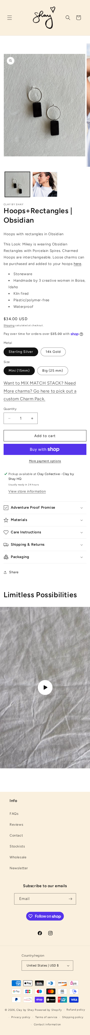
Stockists (17, 846)
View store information (27, 491)
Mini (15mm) (19, 371)
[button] (9, 17)
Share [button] (14, 572)
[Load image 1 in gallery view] (17, 184)
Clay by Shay (25, 1010)
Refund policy (75, 1009)
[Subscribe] (70, 899)
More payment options (45, 461)
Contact (16, 835)
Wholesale (18, 857)
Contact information (47, 1024)
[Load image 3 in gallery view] (45, 184)
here (77, 264)
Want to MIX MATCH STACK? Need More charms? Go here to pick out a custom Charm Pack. (40, 390)
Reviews (16, 825)
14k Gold (53, 352)
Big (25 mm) (52, 371)
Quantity (10, 409)
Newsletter (19, 868)
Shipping (9, 325)
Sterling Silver (21, 352)
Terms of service (46, 1017)
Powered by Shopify (48, 1010)
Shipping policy (73, 1017)
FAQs (14, 814)
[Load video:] (45, 687)
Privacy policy (20, 1017)
